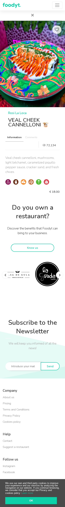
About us (8, 397)
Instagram (9, 466)
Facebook (9, 472)
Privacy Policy (11, 416)
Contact (7, 441)
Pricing (7, 403)
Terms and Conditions (16, 410)
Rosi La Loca (17, 113)
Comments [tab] (31, 137)
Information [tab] (14, 137)
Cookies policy (12, 422)
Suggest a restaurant (16, 447)
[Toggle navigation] (57, 5)
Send (50, 366)
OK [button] (31, 500)
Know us (32, 248)
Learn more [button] (27, 493)
